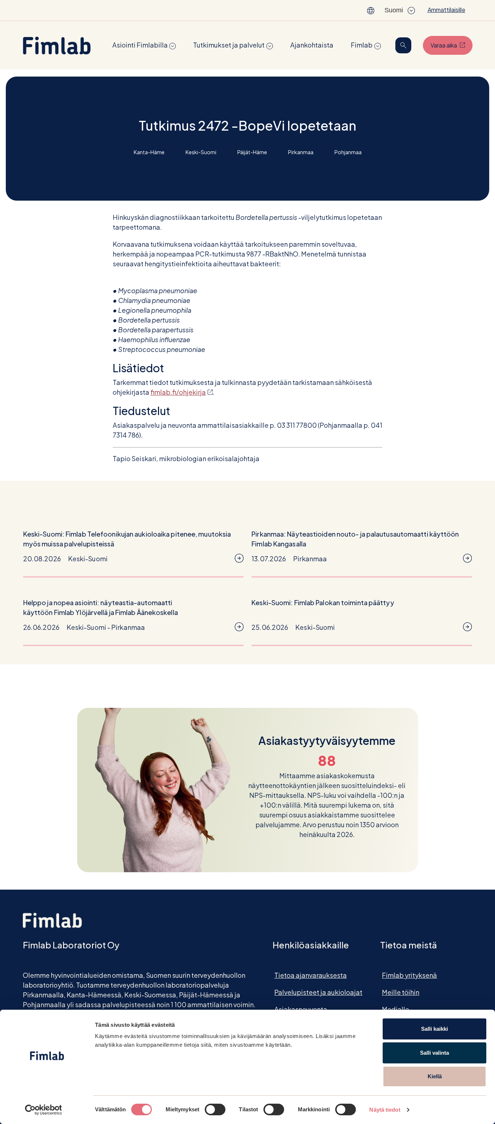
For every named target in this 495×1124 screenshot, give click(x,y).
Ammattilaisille (446, 9)
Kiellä (435, 1076)
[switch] (215, 1109)
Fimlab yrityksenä (409, 975)
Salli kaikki (434, 1029)
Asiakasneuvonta (300, 1009)
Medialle (395, 1009)
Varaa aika (451, 45)
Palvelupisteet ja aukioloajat (318, 992)
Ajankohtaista (311, 45)
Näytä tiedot (384, 1110)
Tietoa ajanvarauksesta (310, 975)
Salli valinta (434, 1053)
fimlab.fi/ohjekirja (181, 392)
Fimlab (362, 45)
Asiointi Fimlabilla (140, 45)
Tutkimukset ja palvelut (229, 45)
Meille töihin (400, 992)
